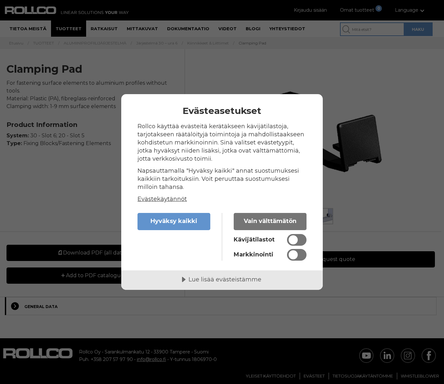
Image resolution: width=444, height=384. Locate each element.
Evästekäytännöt (162, 199)
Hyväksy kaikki (173, 221)
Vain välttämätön (270, 221)
